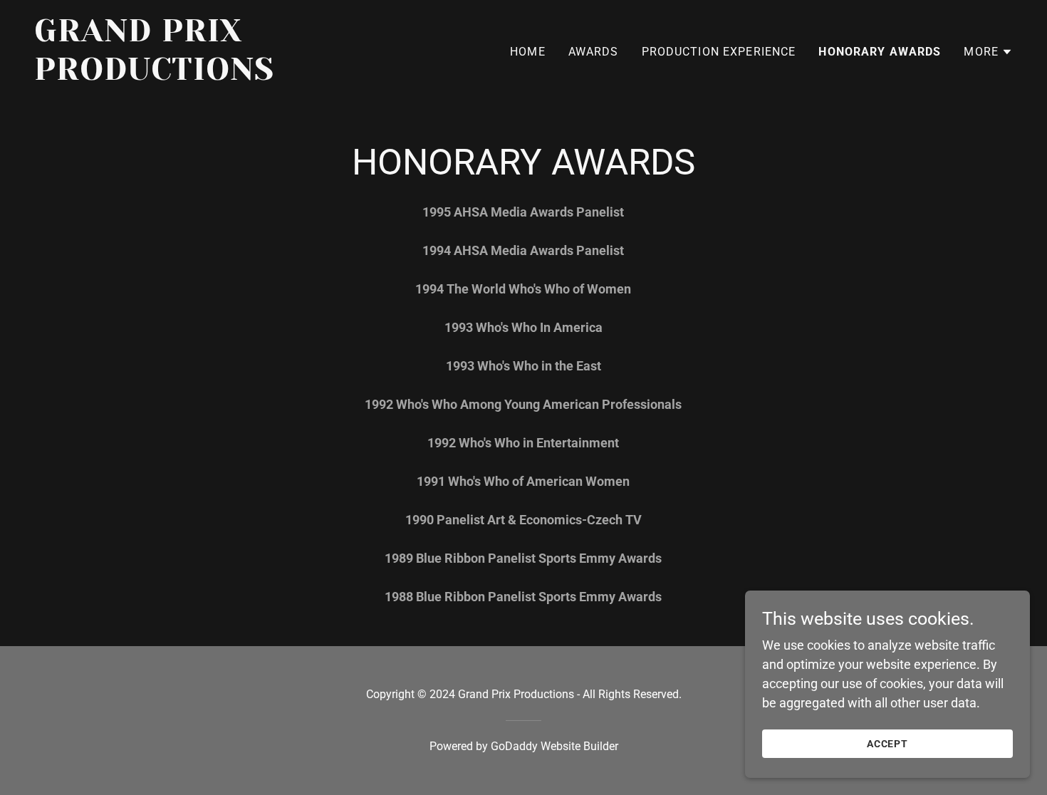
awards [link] (593, 51)
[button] (988, 52)
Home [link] (528, 51)
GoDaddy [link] (514, 746)
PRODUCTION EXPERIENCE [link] (719, 51)
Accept (888, 743)
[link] (205, 75)
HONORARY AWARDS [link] (879, 51)
